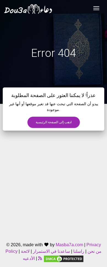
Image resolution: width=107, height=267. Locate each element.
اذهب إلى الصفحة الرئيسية (54, 122)
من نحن (94, 251)
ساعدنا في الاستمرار (51, 251)
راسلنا (78, 251)
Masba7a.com (69, 244)
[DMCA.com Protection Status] (63, 258)
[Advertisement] (53, 184)
